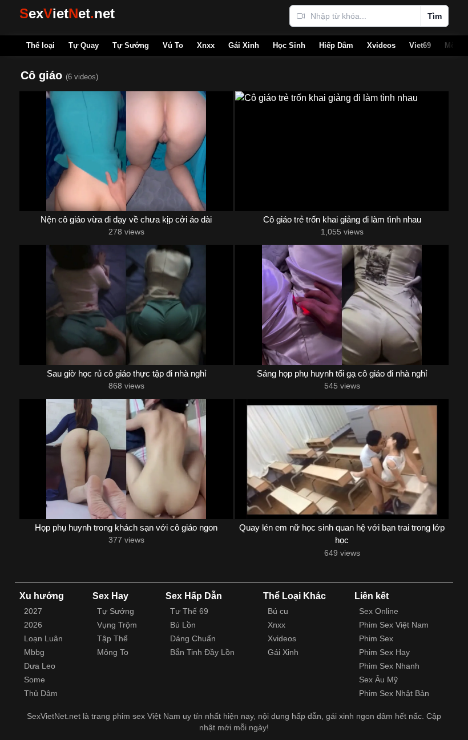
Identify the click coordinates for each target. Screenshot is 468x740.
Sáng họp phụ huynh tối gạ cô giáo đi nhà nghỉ (342, 373)
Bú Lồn (183, 624)
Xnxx (206, 45)
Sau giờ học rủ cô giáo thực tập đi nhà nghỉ (126, 373)
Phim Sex (376, 638)
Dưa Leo (39, 665)
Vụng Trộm (117, 624)
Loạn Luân (43, 638)
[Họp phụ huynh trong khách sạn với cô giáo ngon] (126, 459)
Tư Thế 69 (189, 611)
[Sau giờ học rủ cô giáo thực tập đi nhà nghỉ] (126, 305)
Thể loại (40, 45)
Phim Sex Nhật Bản (394, 693)
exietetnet (67, 13)
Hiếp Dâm (336, 45)
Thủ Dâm (41, 693)
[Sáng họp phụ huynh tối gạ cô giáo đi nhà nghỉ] (342, 305)
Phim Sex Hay (384, 652)
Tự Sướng (130, 45)
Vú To (173, 45)
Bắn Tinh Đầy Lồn (202, 652)
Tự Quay (83, 45)
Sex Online (378, 611)
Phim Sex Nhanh (389, 665)
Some (34, 679)
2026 (33, 624)
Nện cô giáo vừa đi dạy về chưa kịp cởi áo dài (126, 219)
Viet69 (420, 45)
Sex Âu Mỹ (378, 679)
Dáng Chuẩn (193, 638)
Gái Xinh (243, 45)
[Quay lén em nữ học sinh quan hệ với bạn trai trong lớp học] (342, 459)
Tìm (434, 16)
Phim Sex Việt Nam (394, 624)
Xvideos (381, 45)
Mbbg (34, 652)
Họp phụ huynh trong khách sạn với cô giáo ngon (126, 527)
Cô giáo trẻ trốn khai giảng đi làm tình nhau (342, 219)
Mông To (112, 652)
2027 (33, 611)
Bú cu (278, 611)
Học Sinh (289, 45)
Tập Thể (112, 638)
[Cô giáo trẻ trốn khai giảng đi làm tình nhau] (342, 151)
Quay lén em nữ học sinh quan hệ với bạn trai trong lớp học (342, 534)
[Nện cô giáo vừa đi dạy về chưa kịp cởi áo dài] (126, 151)
